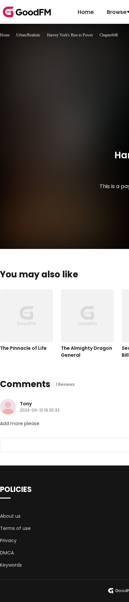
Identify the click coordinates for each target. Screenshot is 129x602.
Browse (116, 12)
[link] (5, 35)
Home (86, 12)
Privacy (8, 540)
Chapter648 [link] (109, 35)
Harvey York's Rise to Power (70, 35)
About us (10, 516)
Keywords (11, 565)
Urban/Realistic (28, 35)
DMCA (7, 552)
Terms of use (15, 528)
